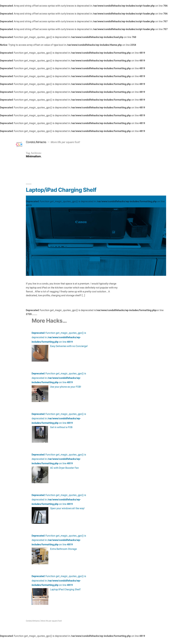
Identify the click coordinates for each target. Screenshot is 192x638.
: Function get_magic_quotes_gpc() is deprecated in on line (95, 203)
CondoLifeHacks (36, 142)
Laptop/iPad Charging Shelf (61, 189)
